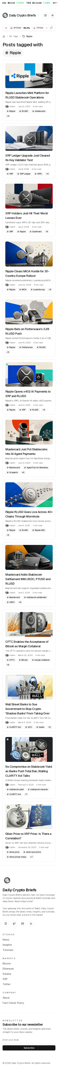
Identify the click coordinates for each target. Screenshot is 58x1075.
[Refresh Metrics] (51, 28)
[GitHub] (6, 923)
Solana (7, 973)
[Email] (22, 923)
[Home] (4, 36)
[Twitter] (14, 923)
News (6, 939)
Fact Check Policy (13, 1002)
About (6, 997)
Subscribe (29, 1048)
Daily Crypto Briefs (22, 15)
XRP (5, 979)
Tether (7, 984)
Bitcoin (7, 963)
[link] (27, 36)
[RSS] (31, 923)
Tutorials (8, 950)
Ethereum (8, 968)
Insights (7, 944)
